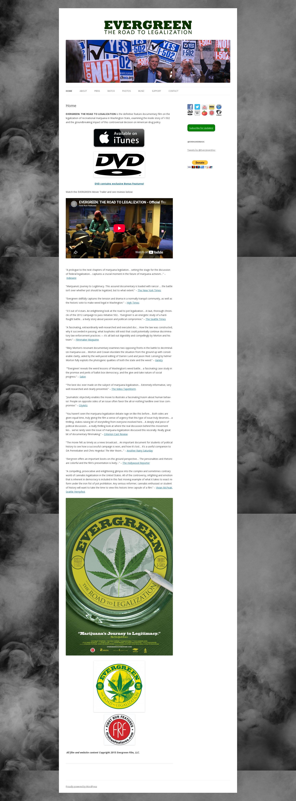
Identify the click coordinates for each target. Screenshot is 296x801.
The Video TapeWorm (124, 389)
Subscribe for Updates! (201, 127)
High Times (133, 302)
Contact (173, 91)
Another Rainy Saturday (140, 450)
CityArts (83, 405)
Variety (159, 360)
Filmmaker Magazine (87, 339)
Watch (111, 91)
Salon (83, 376)
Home (69, 91)
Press (97, 91)
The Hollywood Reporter (136, 463)
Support (156, 91)
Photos (126, 91)
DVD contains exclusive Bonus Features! (119, 183)
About (83, 91)
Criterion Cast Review (116, 434)
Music (141, 91)
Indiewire (71, 278)
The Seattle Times (156, 319)
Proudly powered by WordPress (81, 786)
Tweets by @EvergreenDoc (201, 150)
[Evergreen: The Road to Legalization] (148, 29)
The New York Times (149, 290)
